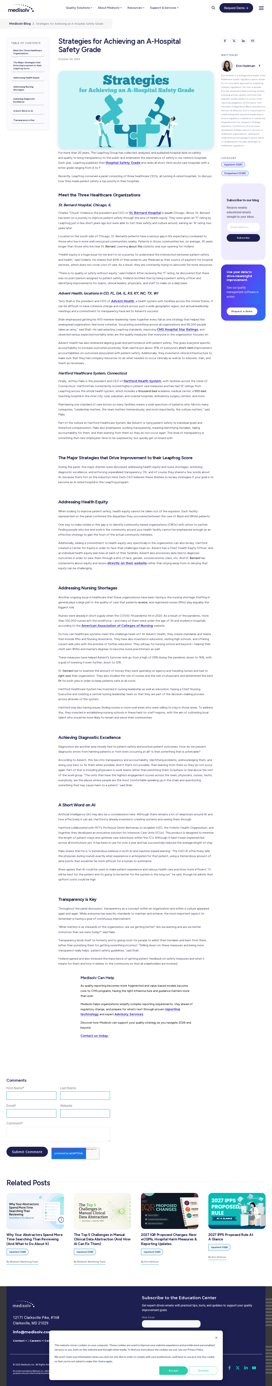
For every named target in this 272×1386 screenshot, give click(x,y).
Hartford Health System (142, 381)
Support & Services (163, 7)
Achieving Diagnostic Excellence (24, 100)
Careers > (36, 1340)
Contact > (20, 1340)
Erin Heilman (245, 66)
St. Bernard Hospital (145, 213)
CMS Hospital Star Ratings (177, 329)
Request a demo (242, 311)
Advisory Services (129, 1014)
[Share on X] (234, 41)
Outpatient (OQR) (235, 173)
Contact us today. (94, 1036)
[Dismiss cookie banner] (216, 1338)
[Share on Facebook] (225, 41)
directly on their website (127, 563)
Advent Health (122, 301)
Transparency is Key (23, 120)
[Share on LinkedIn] (243, 41)
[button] (261, 7)
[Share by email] (252, 41)
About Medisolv (108, 7)
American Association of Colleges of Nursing (117, 625)
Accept (174, 1370)
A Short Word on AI (23, 110)
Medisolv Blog (20, 23)
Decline (203, 1370)
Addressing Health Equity (26, 77)
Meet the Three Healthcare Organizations (27, 52)
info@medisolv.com (32, 1332)
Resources (134, 7)
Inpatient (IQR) (233, 164)
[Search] (213, 7)
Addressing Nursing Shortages (23, 88)
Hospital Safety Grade (123, 163)
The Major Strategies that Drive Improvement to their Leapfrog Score (27, 65)
